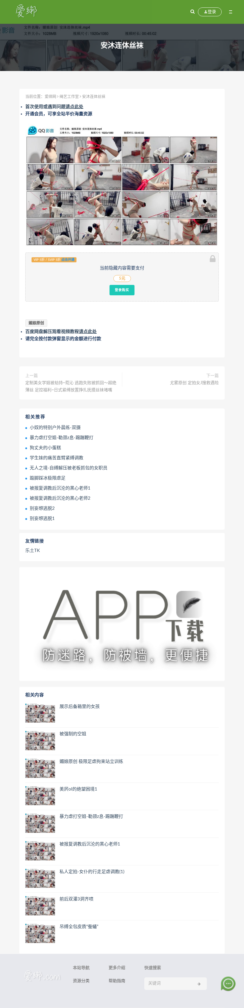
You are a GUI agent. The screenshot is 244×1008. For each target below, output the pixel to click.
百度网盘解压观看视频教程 (61, 331)
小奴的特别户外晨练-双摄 (55, 427)
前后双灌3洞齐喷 (76, 899)
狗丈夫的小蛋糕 (45, 448)
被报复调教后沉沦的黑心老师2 (60, 498)
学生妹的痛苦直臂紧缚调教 (56, 458)
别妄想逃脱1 (42, 518)
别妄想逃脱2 (42, 508)
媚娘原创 (36, 323)
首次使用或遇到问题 (54, 107)
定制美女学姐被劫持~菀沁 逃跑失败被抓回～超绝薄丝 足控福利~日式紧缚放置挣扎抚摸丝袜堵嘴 (70, 386)
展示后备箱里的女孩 (80, 706)
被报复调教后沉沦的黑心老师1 (60, 488)
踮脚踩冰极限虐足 (47, 478)
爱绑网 (50, 97)
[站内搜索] (192, 11)
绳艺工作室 (69, 97)
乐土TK (32, 550)
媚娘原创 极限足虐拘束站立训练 (91, 761)
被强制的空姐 (73, 734)
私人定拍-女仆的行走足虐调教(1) (92, 872)
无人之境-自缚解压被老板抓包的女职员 (68, 468)
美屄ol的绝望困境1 (78, 789)
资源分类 (81, 981)
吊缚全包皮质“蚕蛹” (79, 927)
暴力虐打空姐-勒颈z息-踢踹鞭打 (61, 438)
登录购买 (122, 290)
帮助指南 (117, 981)
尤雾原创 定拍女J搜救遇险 (194, 383)
